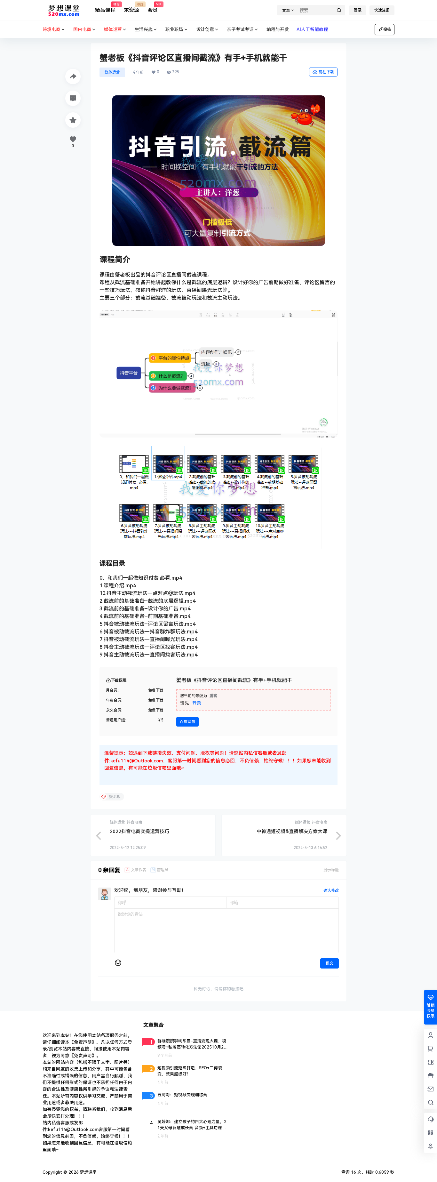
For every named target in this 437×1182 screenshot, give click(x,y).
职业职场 (174, 29)
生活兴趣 (144, 29)
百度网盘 (187, 722)
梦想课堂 (88, 1172)
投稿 (387, 29)
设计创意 (205, 29)
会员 (152, 8)
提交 (329, 963)
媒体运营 (112, 72)
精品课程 (105, 8)
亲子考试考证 (240, 29)
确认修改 (331, 890)
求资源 (131, 8)
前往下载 (326, 72)
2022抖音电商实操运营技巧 (139, 831)
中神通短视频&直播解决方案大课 (292, 831)
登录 (358, 10)
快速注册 (382, 10)
